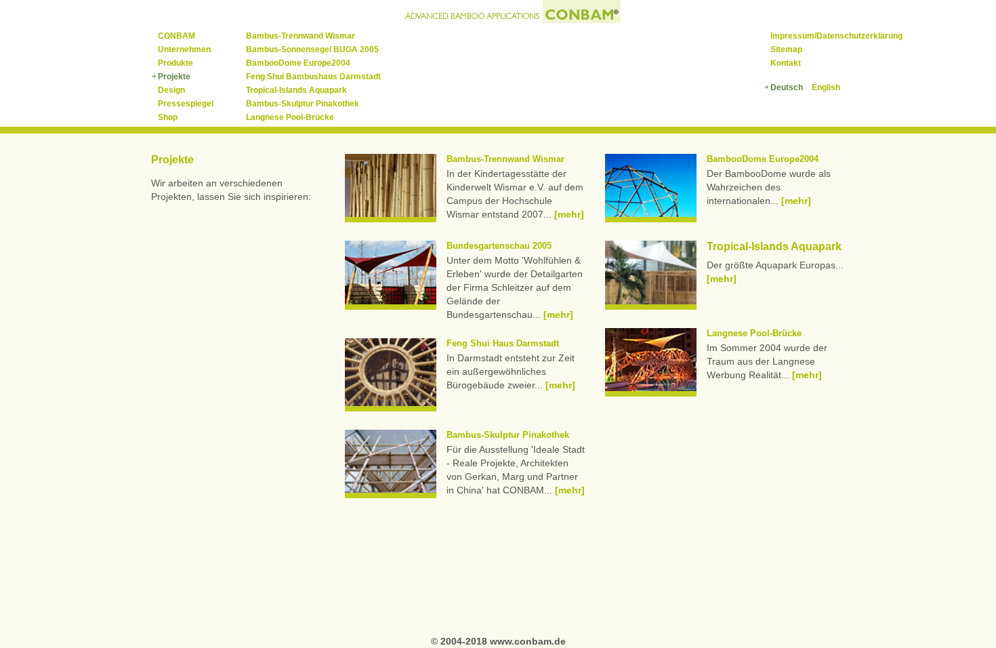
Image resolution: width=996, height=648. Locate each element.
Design (171, 90)
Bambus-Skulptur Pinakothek (302, 103)
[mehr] (569, 214)
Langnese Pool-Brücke (290, 117)
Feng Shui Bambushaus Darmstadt (313, 76)
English (826, 87)
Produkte (175, 63)
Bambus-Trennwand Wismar (300, 36)
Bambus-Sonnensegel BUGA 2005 (312, 49)
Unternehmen (184, 49)
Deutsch (786, 87)
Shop (168, 117)
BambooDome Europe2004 (298, 63)
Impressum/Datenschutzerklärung (836, 36)
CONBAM (176, 36)
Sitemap (786, 49)
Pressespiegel (185, 103)
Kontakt (785, 63)
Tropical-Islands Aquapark (296, 90)
